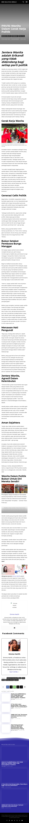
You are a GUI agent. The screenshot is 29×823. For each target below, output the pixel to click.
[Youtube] (22, 820)
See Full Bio (14, 672)
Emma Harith (16, 39)
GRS (20, 678)
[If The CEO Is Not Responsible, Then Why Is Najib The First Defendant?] (5, 708)
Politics (21, 36)
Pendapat (15, 36)
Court (12, 708)
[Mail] (12, 820)
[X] (11, 687)
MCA (3, 679)
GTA (23, 678)
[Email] (17, 687)
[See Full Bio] (18, 672)
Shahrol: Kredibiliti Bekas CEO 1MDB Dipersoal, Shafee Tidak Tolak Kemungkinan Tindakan (18, 695)
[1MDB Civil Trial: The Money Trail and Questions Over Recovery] (5, 718)
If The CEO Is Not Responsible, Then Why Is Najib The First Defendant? (19, 705)
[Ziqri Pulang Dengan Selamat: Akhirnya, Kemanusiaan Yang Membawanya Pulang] (5, 728)
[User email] (14, 628)
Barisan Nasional (12, 678)
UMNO (16, 679)
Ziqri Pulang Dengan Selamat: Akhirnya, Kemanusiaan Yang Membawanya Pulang (17, 726)
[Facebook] (7, 687)
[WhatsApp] (14, 687)
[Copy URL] (21, 687)
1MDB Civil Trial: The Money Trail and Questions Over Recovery (19, 716)
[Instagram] (9, 820)
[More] (24, 687)
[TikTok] (14, 820)
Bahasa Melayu (6, 36)
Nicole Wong (9, 679)
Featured (13, 699)
